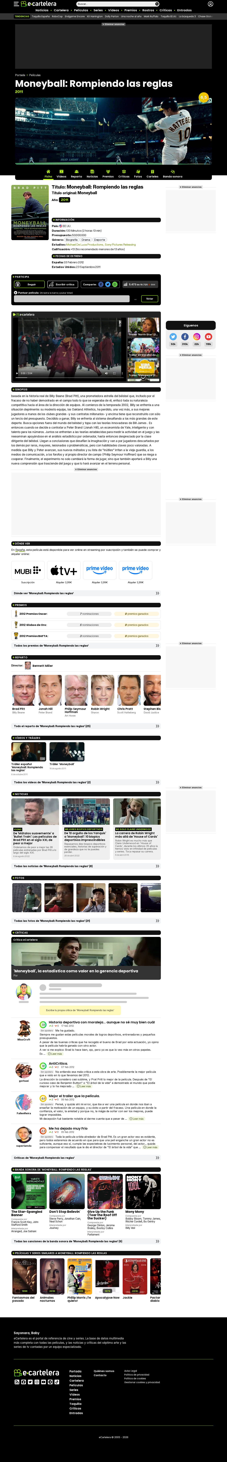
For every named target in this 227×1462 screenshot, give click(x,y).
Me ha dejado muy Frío (68, 1128)
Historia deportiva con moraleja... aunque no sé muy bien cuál (102, 1022)
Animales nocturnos (47, 1299)
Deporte (99, 240)
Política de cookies (135, 1378)
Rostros (148, 10)
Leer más (56, 1053)
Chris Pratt (125, 709)
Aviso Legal (130, 1371)
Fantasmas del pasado (23, 1299)
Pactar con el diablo (160, 1299)
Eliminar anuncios (114, 24)
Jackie (127, 1298)
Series (98, 10)
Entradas (184, 10)
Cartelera (61, 10)
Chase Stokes (206, 16)
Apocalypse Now (107, 1298)
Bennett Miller (43, 666)
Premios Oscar (36, 614)
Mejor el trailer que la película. (74, 1096)
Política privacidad (136, 1374)
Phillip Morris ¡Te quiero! (79, 1299)
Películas (81, 10)
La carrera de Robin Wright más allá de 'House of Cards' (136, 834)
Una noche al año (131, 16)
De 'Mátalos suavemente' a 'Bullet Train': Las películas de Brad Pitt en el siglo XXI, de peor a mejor (35, 838)
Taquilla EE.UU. (169, 16)
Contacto (100, 1375)
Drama (86, 240)
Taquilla (75, 1404)
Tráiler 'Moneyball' (62, 764)
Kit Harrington (95, 16)
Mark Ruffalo (151, 16)
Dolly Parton (112, 16)
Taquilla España (41, 16)
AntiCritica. (58, 1063)
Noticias (42, 10)
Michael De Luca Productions (84, 244)
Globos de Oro (36, 625)
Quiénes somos (104, 1371)
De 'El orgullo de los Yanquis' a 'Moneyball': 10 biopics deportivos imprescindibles (85, 836)
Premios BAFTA (36, 636)
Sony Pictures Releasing (120, 244)
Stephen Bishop (155, 709)
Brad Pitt (18, 709)
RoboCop (57, 16)
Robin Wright (100, 709)
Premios (130, 10)
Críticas (166, 10)
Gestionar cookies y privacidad (142, 1382)
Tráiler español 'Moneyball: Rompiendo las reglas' (27, 767)
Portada (20, 75)
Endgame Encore (75, 16)
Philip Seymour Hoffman (75, 710)
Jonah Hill (46, 709)
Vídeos (113, 10)
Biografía (72, 240)
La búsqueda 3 (187, 16)
